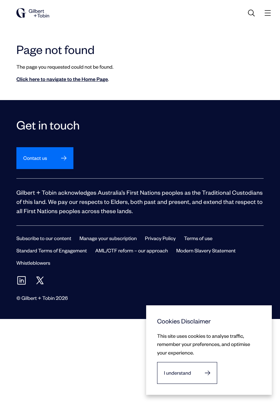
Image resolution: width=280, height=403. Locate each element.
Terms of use (198, 238)
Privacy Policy (160, 238)
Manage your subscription (108, 238)
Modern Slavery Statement (206, 250)
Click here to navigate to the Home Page (62, 78)
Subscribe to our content (43, 238)
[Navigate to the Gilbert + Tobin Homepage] (32, 13)
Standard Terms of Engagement (51, 250)
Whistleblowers (33, 262)
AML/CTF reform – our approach (131, 250)
